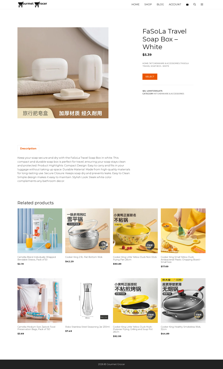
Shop (148, 4)
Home (136, 4)
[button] (202, 4)
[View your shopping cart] (187, 4)
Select (149, 76)
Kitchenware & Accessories (165, 63)
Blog (160, 4)
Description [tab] (28, 148)
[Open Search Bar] (194, 4)
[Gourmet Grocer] (32, 4)
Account (175, 4)
